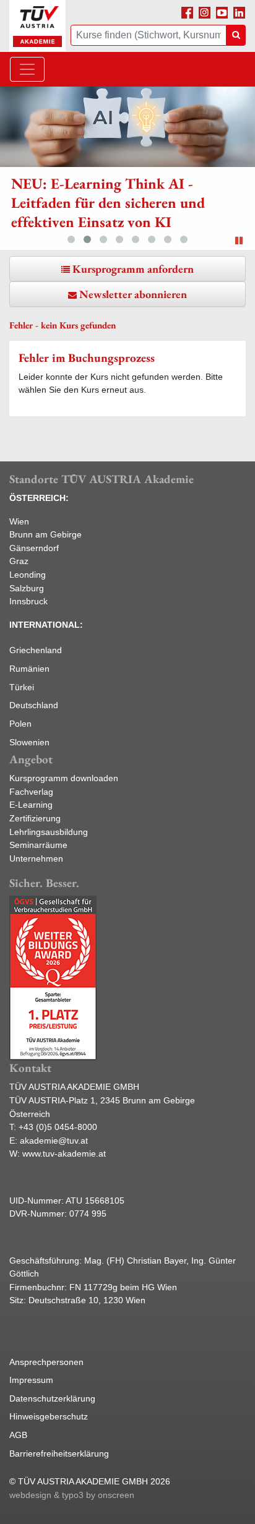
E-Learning (31, 805)
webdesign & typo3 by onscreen (71, 1495)
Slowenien (29, 742)
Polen (20, 724)
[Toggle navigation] (27, 69)
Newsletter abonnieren (133, 294)
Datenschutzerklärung (52, 1398)
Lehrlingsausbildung (48, 832)
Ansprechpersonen (46, 1362)
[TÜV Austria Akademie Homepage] (37, 26)
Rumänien (29, 669)
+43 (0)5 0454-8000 (58, 1127)
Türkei (21, 687)
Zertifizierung (35, 818)
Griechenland (35, 650)
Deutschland (33, 705)
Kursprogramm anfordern (133, 269)
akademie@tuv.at (54, 1140)
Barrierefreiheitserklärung (59, 1453)
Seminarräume (38, 845)
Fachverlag (31, 792)
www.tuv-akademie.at (64, 1153)
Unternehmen (36, 858)
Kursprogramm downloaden (63, 778)
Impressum (31, 1380)
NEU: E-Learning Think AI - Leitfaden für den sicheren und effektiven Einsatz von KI (108, 202)
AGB (18, 1435)
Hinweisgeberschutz (48, 1416)
